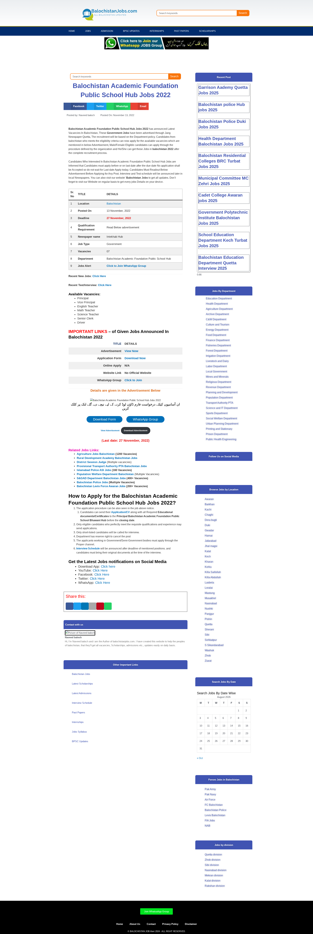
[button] (75, 106)
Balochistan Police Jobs (92, 482)
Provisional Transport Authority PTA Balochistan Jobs (112, 466)
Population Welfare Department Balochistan (105, 474)
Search (243, 13)
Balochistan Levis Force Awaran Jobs (101, 486)
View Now (131, 351)
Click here (108, 566)
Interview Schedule (88, 548)
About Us (134, 924)
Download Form (104, 419)
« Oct (200, 758)
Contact (151, 924)
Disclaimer (191, 924)
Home (72, 31)
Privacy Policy (170, 924)
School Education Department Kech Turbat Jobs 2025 (222, 240)
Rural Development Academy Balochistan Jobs (107, 458)
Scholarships (207, 31)
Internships (157, 31)
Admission (107, 31)
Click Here (99, 276)
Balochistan (114, 203)
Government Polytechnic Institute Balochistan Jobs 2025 (223, 218)
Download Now (135, 358)
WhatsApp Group (145, 419)
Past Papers (181, 31)
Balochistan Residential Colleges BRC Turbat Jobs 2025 (222, 161)
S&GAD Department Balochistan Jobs (101, 478)
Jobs (88, 31)
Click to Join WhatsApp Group (126, 265)
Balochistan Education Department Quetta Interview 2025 (221, 263)
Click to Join (133, 380)
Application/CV (120, 512)
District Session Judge (91, 462)
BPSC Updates (131, 31)
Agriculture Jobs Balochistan (96, 454)
